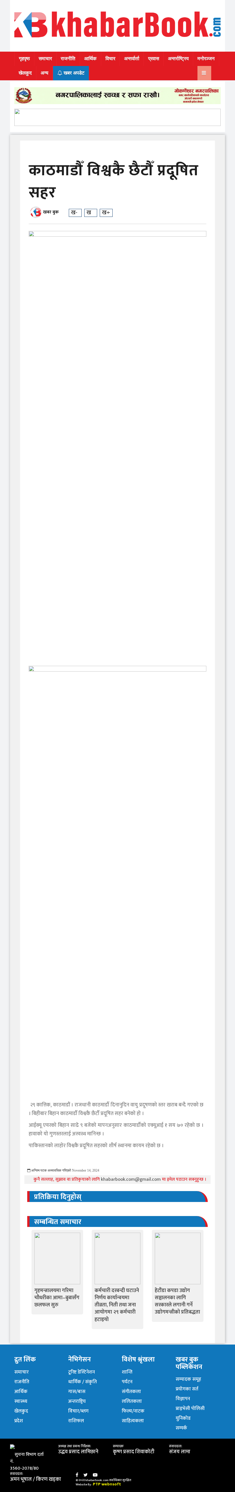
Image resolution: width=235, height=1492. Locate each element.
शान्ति (127, 1372)
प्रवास (153, 58)
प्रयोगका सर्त (187, 1389)
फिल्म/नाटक (133, 1411)
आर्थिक (90, 58)
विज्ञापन (183, 1399)
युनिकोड (183, 1418)
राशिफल (76, 1421)
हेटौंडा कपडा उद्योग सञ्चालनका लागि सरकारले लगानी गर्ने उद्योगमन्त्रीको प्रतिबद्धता (177, 1301)
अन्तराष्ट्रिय (77, 1401)
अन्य (44, 73)
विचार (110, 58)
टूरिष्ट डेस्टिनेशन (81, 1372)
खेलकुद (25, 73)
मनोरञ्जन (206, 58)
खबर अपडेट (73, 73)
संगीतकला (131, 1392)
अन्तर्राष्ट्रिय (178, 58)
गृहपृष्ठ (24, 58)
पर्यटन (127, 1382)
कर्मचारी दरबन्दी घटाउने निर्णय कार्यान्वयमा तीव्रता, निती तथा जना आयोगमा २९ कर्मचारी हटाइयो (117, 1305)
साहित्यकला (133, 1421)
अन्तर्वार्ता (131, 58)
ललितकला (132, 1401)
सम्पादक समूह (188, 1379)
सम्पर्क (181, 1428)
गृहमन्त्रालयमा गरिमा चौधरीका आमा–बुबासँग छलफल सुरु (56, 1297)
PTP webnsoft (107, 1484)
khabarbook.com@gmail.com (131, 1179)
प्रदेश (18, 1421)
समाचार (45, 58)
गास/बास (76, 1392)
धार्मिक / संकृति (82, 1382)
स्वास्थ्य (20, 1401)
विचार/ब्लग (78, 1411)
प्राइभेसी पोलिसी (190, 1409)
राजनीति (68, 58)
